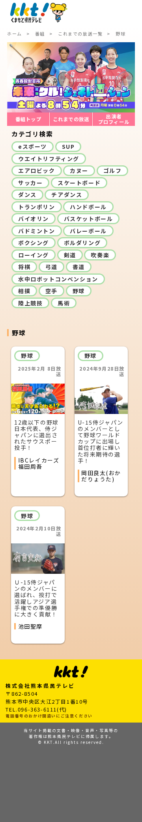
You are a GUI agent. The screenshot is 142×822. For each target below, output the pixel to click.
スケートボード (79, 183)
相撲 (24, 291)
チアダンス (66, 194)
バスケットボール (88, 219)
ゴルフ (112, 170)
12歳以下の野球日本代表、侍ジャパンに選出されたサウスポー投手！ (36, 434)
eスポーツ (32, 146)
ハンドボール (88, 207)
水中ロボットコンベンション (58, 279)
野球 (79, 291)
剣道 (70, 255)
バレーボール (88, 231)
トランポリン (36, 207)
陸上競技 (30, 303)
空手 (51, 291)
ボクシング (33, 243)
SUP (68, 146)
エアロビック (36, 170)
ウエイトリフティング (48, 159)
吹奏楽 (100, 255)
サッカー (30, 183)
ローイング (33, 255)
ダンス (27, 194)
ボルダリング (82, 243)
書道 (79, 267)
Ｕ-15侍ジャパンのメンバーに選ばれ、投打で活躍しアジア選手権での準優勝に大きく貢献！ (35, 598)
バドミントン (36, 231)
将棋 (24, 267)
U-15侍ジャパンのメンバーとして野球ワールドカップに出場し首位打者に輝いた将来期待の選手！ (100, 441)
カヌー (79, 170)
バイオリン (33, 219)
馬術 (64, 303)
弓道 (51, 267)
